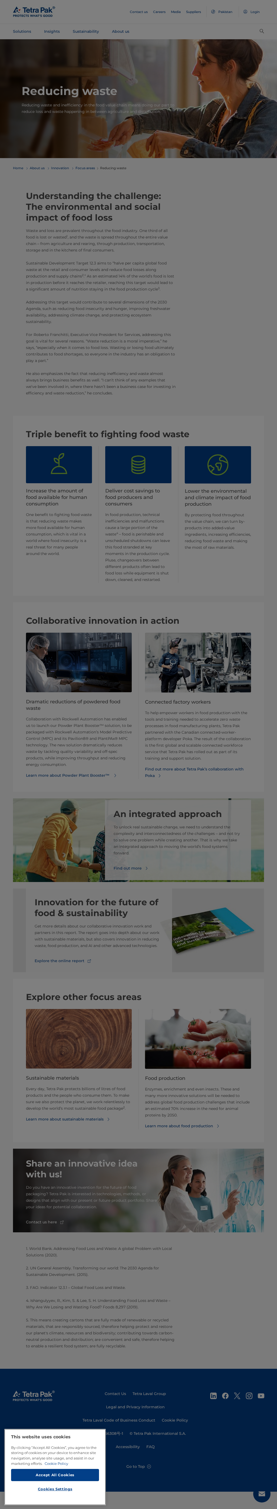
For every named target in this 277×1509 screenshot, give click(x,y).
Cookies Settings (55, 1489)
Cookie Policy (56, 1463)
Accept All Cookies (55, 1475)
